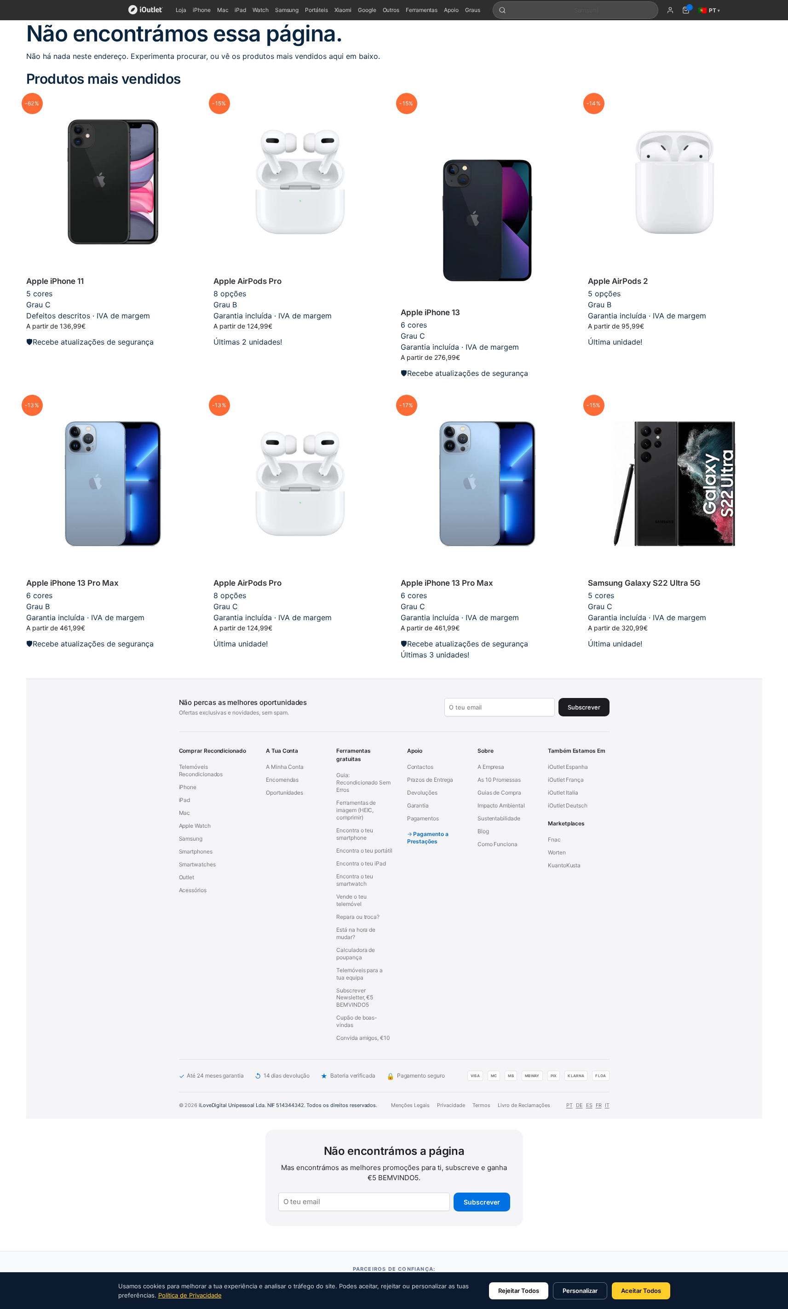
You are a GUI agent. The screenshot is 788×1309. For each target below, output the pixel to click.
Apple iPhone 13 (430, 312)
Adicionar (300, 356)
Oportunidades (284, 792)
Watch (261, 9)
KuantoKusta (564, 865)
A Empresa (490, 766)
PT (569, 1105)
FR (599, 1105)
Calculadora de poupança (355, 953)
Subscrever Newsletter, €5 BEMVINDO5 (354, 998)
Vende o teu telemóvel (351, 900)
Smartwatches (197, 864)
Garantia (418, 805)
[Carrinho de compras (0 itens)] (686, 10)
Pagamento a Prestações (428, 837)
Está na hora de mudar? (355, 933)
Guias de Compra (499, 792)
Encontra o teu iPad (360, 863)
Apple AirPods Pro (247, 281)
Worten (557, 852)
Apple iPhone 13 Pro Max (72, 583)
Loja (181, 9)
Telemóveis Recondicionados (201, 770)
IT (607, 1105)
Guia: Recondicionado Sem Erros (363, 782)
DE (579, 1105)
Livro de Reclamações (524, 1105)
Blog (483, 831)
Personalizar (580, 1290)
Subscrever (482, 1202)
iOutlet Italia (563, 792)
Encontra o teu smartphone (354, 834)
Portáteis (316, 9)
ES (589, 1105)
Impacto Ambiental (501, 805)
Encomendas (282, 779)
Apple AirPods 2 (618, 281)
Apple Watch (195, 825)
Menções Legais (410, 1105)
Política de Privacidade (190, 1295)
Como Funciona (497, 844)
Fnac (554, 839)
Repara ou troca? (358, 916)
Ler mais (112, 356)
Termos (481, 1105)
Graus (472, 9)
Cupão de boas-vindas (356, 1021)
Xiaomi (343, 9)
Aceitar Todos (641, 1290)
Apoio (451, 9)
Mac (223, 9)
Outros (391, 9)
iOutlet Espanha (568, 766)
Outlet (187, 877)
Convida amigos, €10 (363, 1037)
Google (367, 9)
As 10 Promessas (499, 779)
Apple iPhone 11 (55, 281)
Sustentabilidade (498, 818)
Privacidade (451, 1105)
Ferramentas (421, 9)
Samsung (287, 9)
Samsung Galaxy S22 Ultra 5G (644, 583)
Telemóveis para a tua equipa (359, 974)
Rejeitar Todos (518, 1290)
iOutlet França (566, 779)
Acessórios (193, 890)
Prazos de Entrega (430, 779)
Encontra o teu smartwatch (354, 880)
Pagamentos (423, 818)
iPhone (202, 9)
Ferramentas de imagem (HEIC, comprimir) (356, 810)
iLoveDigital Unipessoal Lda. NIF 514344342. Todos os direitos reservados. (288, 1105)
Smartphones (196, 851)
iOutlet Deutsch (567, 805)
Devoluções (422, 792)
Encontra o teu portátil (364, 850)
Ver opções (674, 356)
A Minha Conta (285, 766)
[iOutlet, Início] (145, 10)
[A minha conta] (670, 10)
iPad (240, 9)
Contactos (420, 766)
